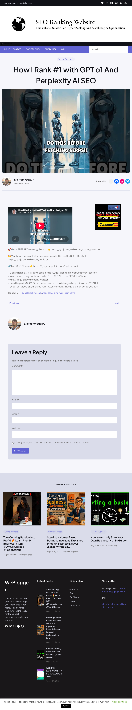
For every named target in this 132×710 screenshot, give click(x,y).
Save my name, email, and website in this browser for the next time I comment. (52, 442)
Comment (17, 365)
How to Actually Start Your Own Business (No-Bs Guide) (109, 539)
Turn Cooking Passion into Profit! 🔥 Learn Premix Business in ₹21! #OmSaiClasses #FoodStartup (19, 543)
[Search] (123, 49)
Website (16, 428)
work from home (67, 292)
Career (72, 601)
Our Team (74, 597)
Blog (71, 593)
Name (15, 399)
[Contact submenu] (22, 49)
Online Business (65, 59)
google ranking (29, 292)
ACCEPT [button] (66, 706)
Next (116, 303)
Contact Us (74, 605)
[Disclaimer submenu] (56, 49)
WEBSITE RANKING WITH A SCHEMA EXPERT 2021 (54, 672)
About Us (73, 589)
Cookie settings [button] (119, 701)
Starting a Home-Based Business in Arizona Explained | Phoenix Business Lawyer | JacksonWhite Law (66, 542)
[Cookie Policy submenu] (41, 49)
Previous (14, 303)
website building (50, 292)
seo (39, 292)
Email (15, 413)
